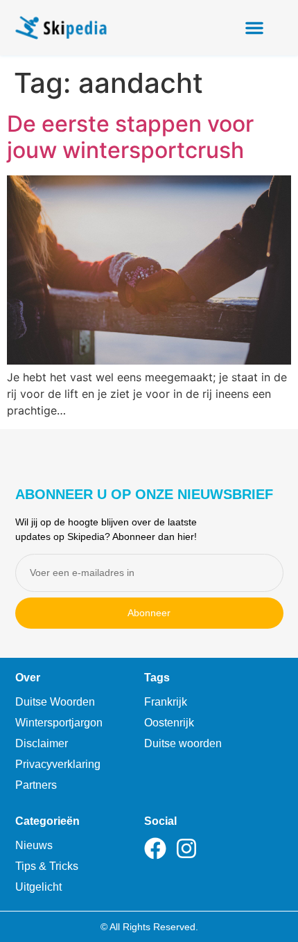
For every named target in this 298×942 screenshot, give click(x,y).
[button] (254, 27)
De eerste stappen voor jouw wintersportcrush (130, 137)
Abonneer (149, 612)
